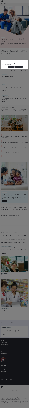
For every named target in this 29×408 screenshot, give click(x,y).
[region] (14, 64)
